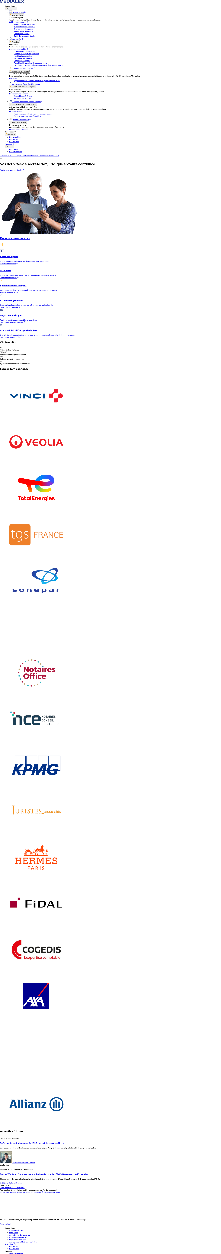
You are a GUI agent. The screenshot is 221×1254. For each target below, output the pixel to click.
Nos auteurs (14, 142)
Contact (55, 156)
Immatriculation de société (24, 24)
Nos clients (13, 149)
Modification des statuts (23, 31)
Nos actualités (14, 137)
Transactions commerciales (24, 27)
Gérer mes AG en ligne (9, 307)
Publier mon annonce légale (11, 156)
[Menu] (1, 158)
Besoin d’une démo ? (21, 119)
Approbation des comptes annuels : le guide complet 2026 (37, 80)
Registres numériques (22, 98)
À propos (8, 144)
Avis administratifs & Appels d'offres (26, 101)
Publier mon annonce (17, 22)
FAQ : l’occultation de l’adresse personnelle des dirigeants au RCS (39, 65)
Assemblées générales (23, 96)
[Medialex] (12, 2)
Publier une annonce (8, 263)
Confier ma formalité (17, 49)
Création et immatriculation (24, 51)
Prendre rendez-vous (17, 129)
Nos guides (13, 139)
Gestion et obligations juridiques (26, 54)
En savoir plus (14, 111)
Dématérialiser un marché (10, 337)
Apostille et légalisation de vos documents (30, 63)
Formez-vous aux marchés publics (27, 116)
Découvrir (13, 78)
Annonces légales (20, 12)
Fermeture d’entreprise (23, 58)
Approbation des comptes (22, 68)
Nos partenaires (15, 151)
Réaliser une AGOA (8, 292)
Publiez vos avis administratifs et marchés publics (33, 114)
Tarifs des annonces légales (24, 36)
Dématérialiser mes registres (11, 322)
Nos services (11, 9)
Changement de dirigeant (24, 29)
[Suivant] (3, 249)
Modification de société (23, 56)
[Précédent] (1, 249)
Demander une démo (17, 94)
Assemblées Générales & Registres (26, 84)
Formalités (16, 39)
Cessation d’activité (21, 33)
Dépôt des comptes (22, 60)
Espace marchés (45, 156)
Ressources (11, 135)
